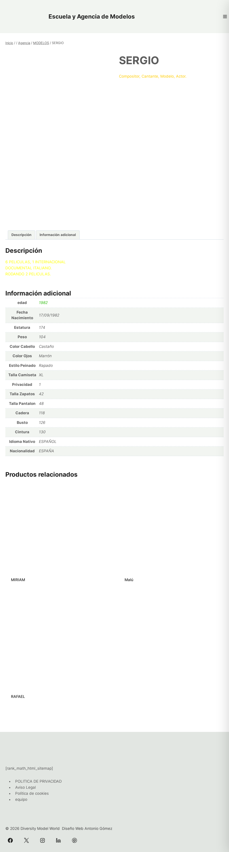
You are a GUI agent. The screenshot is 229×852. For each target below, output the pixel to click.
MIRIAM (18, 580)
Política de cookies (32, 793)
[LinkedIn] (58, 840)
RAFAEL (18, 696)
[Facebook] (10, 840)
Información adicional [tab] (58, 235)
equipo (21, 799)
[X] (26, 840)
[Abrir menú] (225, 16)
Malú (129, 580)
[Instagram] (42, 840)
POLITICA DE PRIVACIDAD (38, 781)
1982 (43, 302)
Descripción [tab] (21, 235)
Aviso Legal (25, 787)
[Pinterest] (74, 840)
